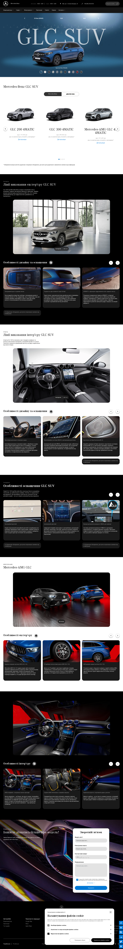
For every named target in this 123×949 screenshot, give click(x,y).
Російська (16, 944)
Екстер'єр (61, 621)
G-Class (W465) (38, 18)
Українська (6, 944)
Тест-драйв (6, 926)
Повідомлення (79, 862)
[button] (25, 18)
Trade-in (47, 10)
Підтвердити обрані (80, 940)
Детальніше (22, 139)
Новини (54, 10)
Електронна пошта (81, 845)
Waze (27, 923)
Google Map (29, 921)
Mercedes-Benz (52, 94)
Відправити (91, 888)
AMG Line (66, 248)
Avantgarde (58, 248)
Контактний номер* (81, 853)
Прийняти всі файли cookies (101, 940)
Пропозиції (39, 10)
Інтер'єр (62, 750)
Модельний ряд (7, 921)
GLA (61, 18)
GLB (84, 18)
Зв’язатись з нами (22, 152)
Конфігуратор (22, 147)
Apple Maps (29, 926)
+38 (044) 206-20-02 (89, 3)
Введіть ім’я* (79, 837)
